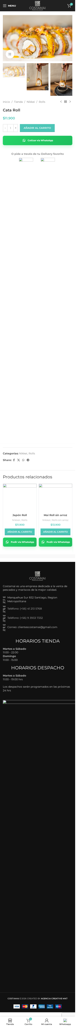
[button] (20, 531)
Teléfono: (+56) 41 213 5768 (24, 608)
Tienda (18, 102)
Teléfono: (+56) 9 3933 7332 (25, 618)
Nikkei (31, 102)
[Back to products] (65, 102)
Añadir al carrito (37, 127)
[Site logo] (37, 5)
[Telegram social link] (28, 460)
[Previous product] (61, 102)
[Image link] (37, 575)
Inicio (6, 102)
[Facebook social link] (14, 460)
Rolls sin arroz (60, 520)
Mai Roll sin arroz (55, 515)
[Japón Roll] (20, 496)
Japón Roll (19, 515)
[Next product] (70, 102)
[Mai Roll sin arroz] (55, 496)
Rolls (42, 102)
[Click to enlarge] (10, 54)
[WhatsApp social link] (23, 460)
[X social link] (18, 460)
